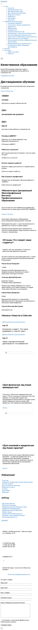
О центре (11, 8)
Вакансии (11, 20)
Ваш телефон (5, 593)
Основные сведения (15, 23)
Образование (12, 28)
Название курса (6, 598)
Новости (11, 54)
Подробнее (5, 76)
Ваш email (4, 588)
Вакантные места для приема (18, 38)
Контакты (7, 50)
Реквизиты (11, 16)
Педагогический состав (16, 32)
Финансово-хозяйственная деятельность (22, 37)
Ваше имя (4, 583)
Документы (12, 26)
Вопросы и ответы (14, 15)
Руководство (12, 30)
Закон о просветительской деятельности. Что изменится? (15, 343)
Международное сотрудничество (19, 43)
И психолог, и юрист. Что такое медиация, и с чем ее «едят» (15, 330)
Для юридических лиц (15, 11)
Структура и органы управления (19, 25)
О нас (6, 6)
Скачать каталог (7, 214)
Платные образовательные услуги (19, 35)
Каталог (7, 48)
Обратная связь (13, 52)
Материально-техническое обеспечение (22, 33)
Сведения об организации (13, 21)
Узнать (3, 91)
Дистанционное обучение (17, 13)
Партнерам (11, 18)
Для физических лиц (15, 10)
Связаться (9, 91)
